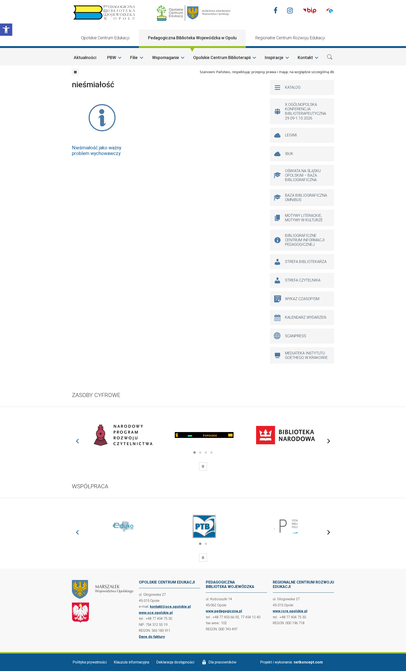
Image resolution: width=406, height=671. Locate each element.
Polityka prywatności (90, 662)
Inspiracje (274, 57)
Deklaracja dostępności (175, 662)
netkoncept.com (308, 662)
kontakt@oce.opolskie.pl (170, 606)
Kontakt (305, 57)
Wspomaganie (165, 57)
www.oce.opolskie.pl (156, 613)
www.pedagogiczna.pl (224, 611)
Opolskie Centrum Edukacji (105, 37)
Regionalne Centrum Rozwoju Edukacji (290, 37)
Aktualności (85, 57)
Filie (134, 57)
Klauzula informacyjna (131, 662)
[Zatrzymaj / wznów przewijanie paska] (75, 71)
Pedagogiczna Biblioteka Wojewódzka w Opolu (192, 37)
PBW (111, 57)
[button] (6, 30)
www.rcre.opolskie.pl (290, 611)
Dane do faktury (152, 637)
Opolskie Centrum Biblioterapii (222, 57)
